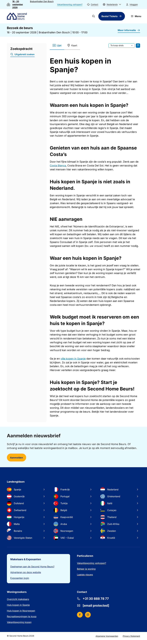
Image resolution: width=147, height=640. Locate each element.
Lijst (59, 45)
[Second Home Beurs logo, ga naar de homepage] (17, 16)
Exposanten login (19, 578)
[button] (111, 4)
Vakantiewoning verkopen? (69, 4)
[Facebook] (80, 615)
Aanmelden (16, 457)
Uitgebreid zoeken (24, 54)
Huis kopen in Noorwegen (21, 610)
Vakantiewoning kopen (19, 622)
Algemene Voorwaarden (107, 636)
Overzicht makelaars (18, 599)
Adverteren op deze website (25, 572)
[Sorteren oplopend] (138, 45)
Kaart (74, 45)
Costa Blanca (58, 165)
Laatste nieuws (85, 574)
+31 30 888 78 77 (96, 598)
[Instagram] (88, 615)
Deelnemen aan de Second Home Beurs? (32, 566)
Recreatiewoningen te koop (21, 616)
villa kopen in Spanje (73, 358)
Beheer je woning (86, 568)
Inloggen (134, 4)
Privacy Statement (131, 636)
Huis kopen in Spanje (18, 604)
